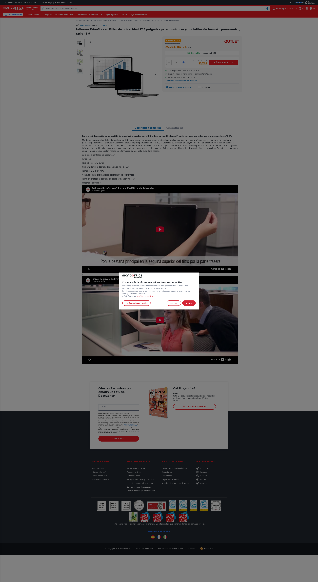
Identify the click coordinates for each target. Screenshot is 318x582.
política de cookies (145, 296)
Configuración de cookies (136, 303)
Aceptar (189, 303)
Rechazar (174, 303)
